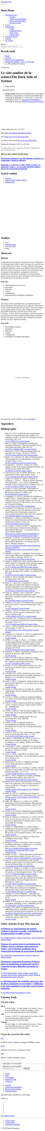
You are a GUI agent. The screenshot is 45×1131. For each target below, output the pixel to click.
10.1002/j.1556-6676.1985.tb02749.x (18, 913)
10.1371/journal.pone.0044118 (15, 536)
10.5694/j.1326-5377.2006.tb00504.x (18, 858)
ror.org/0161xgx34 (37, 101)
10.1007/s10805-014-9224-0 (15, 463)
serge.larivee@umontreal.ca (31, 100)
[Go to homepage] (6, 2)
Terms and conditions (12, 1124)
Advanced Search (11, 37)
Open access (14, 33)
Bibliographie (10, 182)
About (12, 27)
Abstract (8, 178)
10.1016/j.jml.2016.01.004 (14, 559)
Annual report (14, 35)
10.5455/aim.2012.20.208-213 (15, 779)
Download (31, 419)
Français (8, 39)
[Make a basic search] (2, 4)
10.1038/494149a (11, 494)
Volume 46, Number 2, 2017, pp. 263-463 (19, 62)
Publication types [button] (11, 15)
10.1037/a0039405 (11, 524)
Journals (12, 17)
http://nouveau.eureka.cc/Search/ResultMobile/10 (22, 534)
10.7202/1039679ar (32, 789)
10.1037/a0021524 (11, 441)
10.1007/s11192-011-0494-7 (15, 486)
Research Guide (10, 1079)
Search (3, 44)
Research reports (15, 23)
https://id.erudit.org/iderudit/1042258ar (18, 133)
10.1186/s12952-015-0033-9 (15, 884)
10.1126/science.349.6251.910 (15, 455)
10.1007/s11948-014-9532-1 (15, 774)
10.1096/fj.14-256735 (12, 471)
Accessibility (9, 1077)
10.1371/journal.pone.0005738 (16, 477)
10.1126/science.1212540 (14, 905)
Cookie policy (10, 1122)
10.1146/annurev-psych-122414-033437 (19, 549)
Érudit (12, 29)
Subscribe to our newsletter (12, 1066)
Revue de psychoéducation (14, 60)
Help (7, 1075)
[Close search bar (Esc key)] (4, 4)
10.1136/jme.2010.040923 (14, 866)
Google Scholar (23, 441)
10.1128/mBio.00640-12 (13, 516)
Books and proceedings (18, 21)
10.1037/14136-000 (12, 663)
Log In (7, 25)
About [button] (7, 27)
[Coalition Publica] (8, 1116)
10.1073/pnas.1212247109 (14, 506)
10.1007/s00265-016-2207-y (15, 616)
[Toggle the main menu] (2, 6)
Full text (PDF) (10, 180)
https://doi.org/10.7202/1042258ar (16, 137)
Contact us (9, 1081)
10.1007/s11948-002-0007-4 (15, 449)
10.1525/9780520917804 (14, 736)
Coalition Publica (16, 31)
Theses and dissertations (18, 19)
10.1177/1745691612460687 (15, 874)
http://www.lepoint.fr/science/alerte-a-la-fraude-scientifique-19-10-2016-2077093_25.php (21, 849)
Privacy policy (10, 1120)
